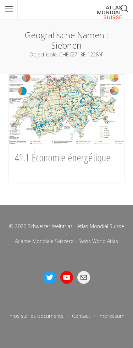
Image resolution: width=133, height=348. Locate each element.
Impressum (111, 316)
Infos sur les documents (36, 316)
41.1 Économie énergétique (63, 157)
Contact (81, 316)
